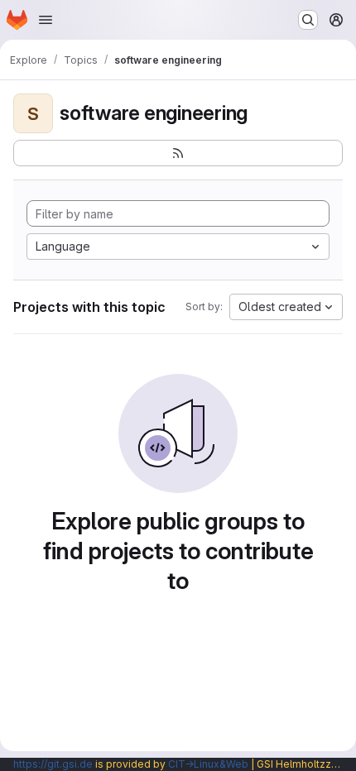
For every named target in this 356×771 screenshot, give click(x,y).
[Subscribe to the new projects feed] (178, 153)
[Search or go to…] (308, 20)
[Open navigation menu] (45, 20)
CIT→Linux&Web (208, 764)
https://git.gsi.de (53, 764)
